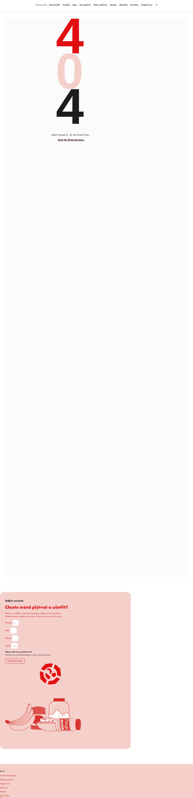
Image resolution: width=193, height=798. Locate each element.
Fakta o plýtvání (100, 5)
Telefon (8, 646)
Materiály (123, 5)
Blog (74, 5)
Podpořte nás (146, 5)
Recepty (113, 5)
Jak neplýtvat (85, 5)
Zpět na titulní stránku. (71, 139)
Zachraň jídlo (54, 5)
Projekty (66, 5)
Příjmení (8, 638)
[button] (157, 5)
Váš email (8, 623)
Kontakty (134, 5)
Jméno (7, 630)
